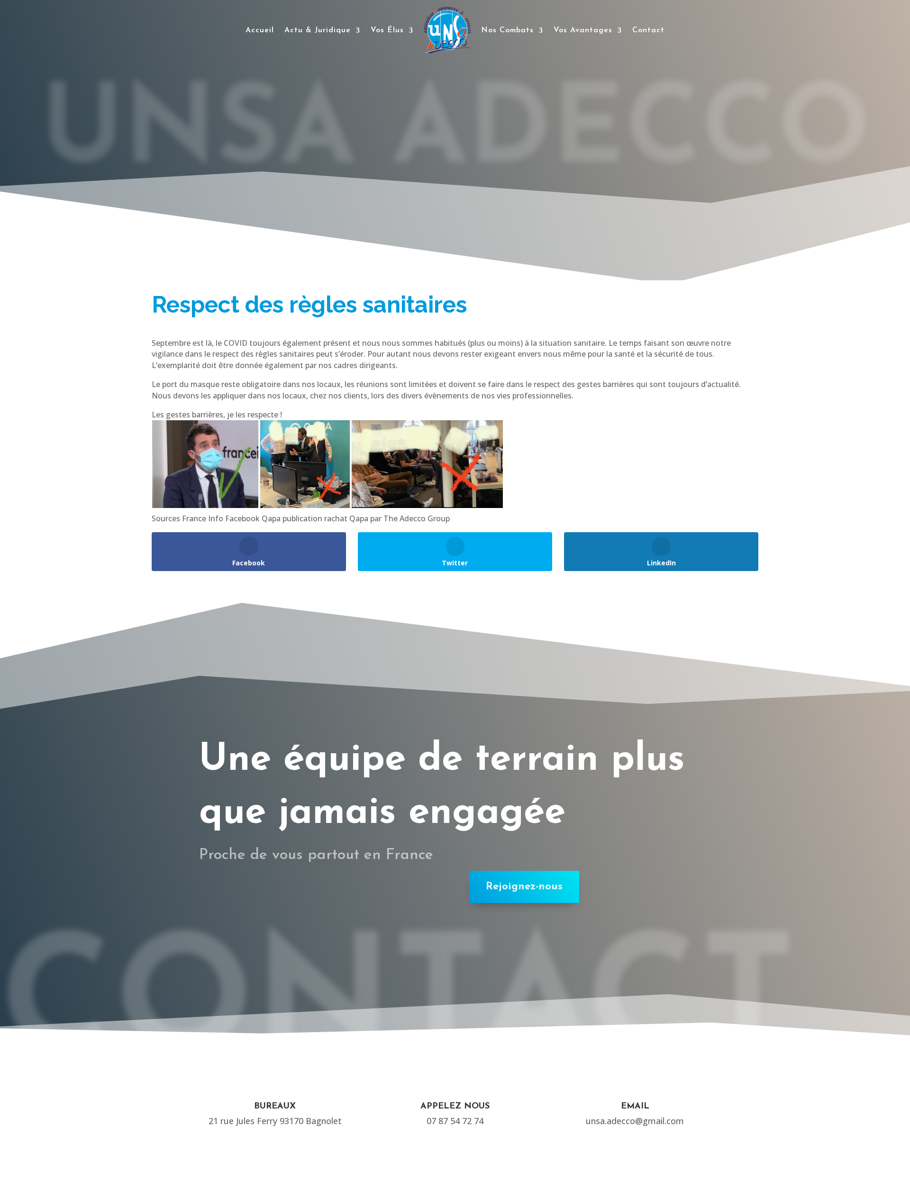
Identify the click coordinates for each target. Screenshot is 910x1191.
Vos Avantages (583, 30)
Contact (648, 30)
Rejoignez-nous (524, 886)
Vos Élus (387, 30)
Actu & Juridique (317, 30)
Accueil (260, 30)
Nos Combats (507, 30)
